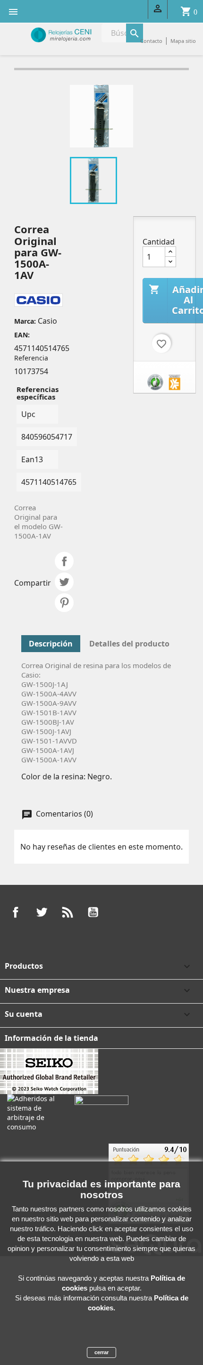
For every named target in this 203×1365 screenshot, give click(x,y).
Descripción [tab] (51, 643)
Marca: (25, 321)
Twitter (41, 912)
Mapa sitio (183, 40)
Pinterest (64, 602)
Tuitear (64, 581)
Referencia (31, 357)
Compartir (64, 561)
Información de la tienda (51, 1038)
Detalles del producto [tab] (129, 643)
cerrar (101, 1352)
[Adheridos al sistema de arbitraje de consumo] (33, 1112)
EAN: (22, 334)
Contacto (151, 40)
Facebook (15, 912)
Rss (67, 912)
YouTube (93, 912)
